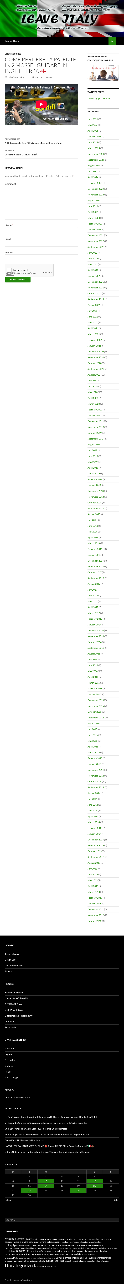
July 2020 (92, 380)
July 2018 (92, 520)
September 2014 (96, 787)
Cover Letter (11, 959)
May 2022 (93, 264)
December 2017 (96, 560)
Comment (11, 183)
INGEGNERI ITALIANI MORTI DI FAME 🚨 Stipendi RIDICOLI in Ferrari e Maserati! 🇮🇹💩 (49, 1146)
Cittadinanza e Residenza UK (19, 1015)
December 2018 (96, 491)
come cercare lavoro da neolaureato (47, 1245)
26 (78, 1190)
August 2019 (94, 444)
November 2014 (96, 775)
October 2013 (95, 851)
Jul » (116, 1199)
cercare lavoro (81, 1239)
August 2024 (94, 165)
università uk (40, 1266)
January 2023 (94, 229)
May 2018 (93, 531)
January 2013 (94, 903)
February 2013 (95, 897)
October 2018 (95, 502)
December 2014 (96, 769)
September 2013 (96, 857)
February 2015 (95, 758)
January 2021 (94, 345)
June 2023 (93, 206)
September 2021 (96, 299)
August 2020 (94, 374)
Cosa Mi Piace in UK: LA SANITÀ (21, 152)
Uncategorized (13, 54)
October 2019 (95, 432)
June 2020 (93, 386)
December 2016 (96, 630)
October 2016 (95, 642)
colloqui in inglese (55, 1242)
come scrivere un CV (95, 1245)
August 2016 (94, 653)
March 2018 (94, 543)
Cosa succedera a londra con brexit (76, 1251)
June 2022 (93, 258)
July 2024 (92, 171)
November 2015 (96, 706)
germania (43, 1254)
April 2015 (93, 746)
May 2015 (93, 740)
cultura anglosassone (14, 1254)
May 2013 (93, 880)
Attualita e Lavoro (14, 1238)
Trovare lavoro (12, 953)
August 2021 (94, 305)
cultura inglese (30, 1254)
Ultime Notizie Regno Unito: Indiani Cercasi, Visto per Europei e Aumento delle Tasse (47, 1152)
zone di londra (52, 1266)
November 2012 (96, 915)
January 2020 (94, 415)
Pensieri (9, 1071)
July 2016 (92, 659)
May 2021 (93, 322)
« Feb (8, 1199)
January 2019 (94, 485)
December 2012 (96, 909)
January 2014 (94, 833)
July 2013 (92, 868)
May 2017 (93, 601)
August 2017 (94, 584)
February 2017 (95, 618)
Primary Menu (120, 41)
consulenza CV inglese (53, 1251)
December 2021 (96, 281)
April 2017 (93, 607)
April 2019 (93, 467)
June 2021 (93, 316)
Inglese (8, 1054)
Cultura (9, 1065)
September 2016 (96, 647)
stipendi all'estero (79, 1261)
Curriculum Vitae (13, 965)
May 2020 (93, 392)
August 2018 (94, 514)
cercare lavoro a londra (16, 1242)
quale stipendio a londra (36, 1261)
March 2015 (94, 752)
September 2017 (96, 578)
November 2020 (96, 357)
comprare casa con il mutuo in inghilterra (20, 1248)
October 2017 (95, 572)
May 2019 (93, 461)
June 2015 (93, 735)
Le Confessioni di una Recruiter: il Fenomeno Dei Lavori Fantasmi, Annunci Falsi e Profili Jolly (51, 1117)
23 (29, 1190)
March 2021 (94, 334)
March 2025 (94, 148)
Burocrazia (10, 1027)
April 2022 (93, 270)
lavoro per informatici (99, 1257)
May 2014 (93, 810)
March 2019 (94, 473)
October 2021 (95, 293)
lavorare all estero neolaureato (43, 1258)
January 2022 (94, 276)
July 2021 (92, 310)
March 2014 (94, 822)
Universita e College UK (17, 998)
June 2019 (93, 456)
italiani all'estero (88, 1254)
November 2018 (96, 496)
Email (8, 238)
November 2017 (96, 566)
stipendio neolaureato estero (98, 1261)
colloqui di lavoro (37, 1241)
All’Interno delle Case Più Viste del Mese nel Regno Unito (33, 141)
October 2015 (95, 711)
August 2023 (94, 200)
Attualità (9, 1048)
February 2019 (95, 479)
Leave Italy (12, 41)
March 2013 (94, 891)
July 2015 (92, 729)
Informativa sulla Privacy (17, 1097)
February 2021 (95, 339)
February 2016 (95, 688)
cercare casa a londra (62, 1239)
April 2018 (93, 537)
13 (94, 1181)
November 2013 (96, 845)
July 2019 (92, 450)
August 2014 (94, 793)
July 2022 (92, 252)
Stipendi (9, 971)
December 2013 (96, 839)
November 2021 (96, 287)
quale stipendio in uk (55, 1261)
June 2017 (93, 595)
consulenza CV (36, 1251)
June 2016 (93, 665)
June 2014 (93, 804)
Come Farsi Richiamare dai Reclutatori (24, 1140)
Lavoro (60, 1257)
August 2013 (94, 862)
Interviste (9, 1021)
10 (45, 1181)
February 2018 (95, 549)
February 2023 (95, 223)
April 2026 (93, 130)
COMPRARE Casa (14, 1009)
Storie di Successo (14, 992)
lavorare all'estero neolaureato (18, 1258)
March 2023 (94, 217)
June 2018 (93, 525)
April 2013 (93, 886)
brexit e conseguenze (42, 1239)
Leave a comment (44, 77)
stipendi (68, 1261)
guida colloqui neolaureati (59, 1254)
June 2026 (93, 119)
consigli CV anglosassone (87, 1248)
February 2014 (95, 828)
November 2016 (96, 636)
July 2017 (92, 589)
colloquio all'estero (71, 1242)
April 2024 (93, 177)
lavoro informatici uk (75, 1257)
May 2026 (93, 124)
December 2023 (96, 188)
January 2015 (94, 764)
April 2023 (93, 212)
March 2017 (94, 613)
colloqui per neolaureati (18, 1245)
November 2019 (96, 427)
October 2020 (95, 363)
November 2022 (96, 241)
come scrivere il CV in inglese (74, 1245)
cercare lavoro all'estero (100, 1239)
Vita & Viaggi (11, 1077)
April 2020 (93, 398)
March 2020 (94, 403)
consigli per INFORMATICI (17, 1251)
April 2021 (93, 328)
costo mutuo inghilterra (99, 1251)
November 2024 (96, 154)
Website (9, 252)
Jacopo (26, 77)
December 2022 (96, 235)
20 (94, 1185)
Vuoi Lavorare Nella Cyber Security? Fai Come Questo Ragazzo (36, 1128)
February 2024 (95, 183)
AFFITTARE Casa (13, 1004)
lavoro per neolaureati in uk (15, 1261)
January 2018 (94, 554)
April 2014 (93, 816)
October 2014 (95, 781)
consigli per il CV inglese (107, 1248)
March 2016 (94, 682)
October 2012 (95, 921)
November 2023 (96, 194)
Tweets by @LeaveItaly (99, 98)
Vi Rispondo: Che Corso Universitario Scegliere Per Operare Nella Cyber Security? (46, 1122)
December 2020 (96, 351)
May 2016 (93, 671)
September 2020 (96, 369)
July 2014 (92, 799)
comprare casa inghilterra (47, 1248)
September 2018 (96, 508)
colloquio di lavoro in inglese (91, 1242)
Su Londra (10, 1060)
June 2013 (93, 874)
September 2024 (96, 159)
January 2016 (94, 694)
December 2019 (96, 421)
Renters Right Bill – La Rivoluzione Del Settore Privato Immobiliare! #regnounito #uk (47, 1134)
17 (45, 1185)
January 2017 (94, 624)
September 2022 (96, 247)
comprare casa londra (68, 1248)
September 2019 (96, 438)
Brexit (28, 1238)
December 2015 (96, 700)
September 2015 (96, 717)
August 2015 (94, 723)
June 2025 (93, 142)
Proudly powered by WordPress (18, 1280)
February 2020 (95, 409)
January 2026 (94, 136)
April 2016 (93, 676)
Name (9, 225)
